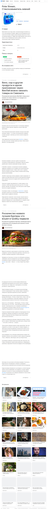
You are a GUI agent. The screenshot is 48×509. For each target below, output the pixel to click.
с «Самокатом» (20, 190)
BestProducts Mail (13, 80)
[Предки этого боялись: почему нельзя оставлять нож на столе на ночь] (9, 424)
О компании (4, 508)
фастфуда (4, 372)
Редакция (16, 508)
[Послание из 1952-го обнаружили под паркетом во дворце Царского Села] (39, 439)
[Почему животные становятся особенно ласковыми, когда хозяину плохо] (24, 439)
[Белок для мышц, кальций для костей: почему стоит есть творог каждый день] (9, 484)
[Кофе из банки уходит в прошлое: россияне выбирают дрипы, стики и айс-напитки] (24, 424)
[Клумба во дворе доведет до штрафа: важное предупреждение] (9, 469)
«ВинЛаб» (21, 139)
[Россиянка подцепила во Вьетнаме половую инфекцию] (9, 409)
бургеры (3, 261)
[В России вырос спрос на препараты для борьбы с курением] (24, 469)
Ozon (17, 21)
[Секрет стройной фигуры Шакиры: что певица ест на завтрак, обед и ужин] (9, 454)
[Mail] (1, 1)
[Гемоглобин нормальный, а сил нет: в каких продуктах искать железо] (39, 409)
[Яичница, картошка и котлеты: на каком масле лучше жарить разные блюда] (24, 484)
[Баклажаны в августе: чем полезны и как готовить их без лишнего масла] (24, 394)
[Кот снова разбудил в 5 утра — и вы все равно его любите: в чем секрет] (24, 499)
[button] (16, 112)
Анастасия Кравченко (8, 101)
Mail (1, 508)
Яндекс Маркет (26, 21)
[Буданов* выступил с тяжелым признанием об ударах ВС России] (39, 454)
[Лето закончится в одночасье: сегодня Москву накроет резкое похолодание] (24, 454)
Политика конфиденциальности (42, 508)
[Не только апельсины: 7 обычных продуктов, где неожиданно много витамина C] (39, 424)
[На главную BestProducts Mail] (3, 1)
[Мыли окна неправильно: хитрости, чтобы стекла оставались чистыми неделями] (9, 394)
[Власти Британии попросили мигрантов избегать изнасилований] (39, 469)
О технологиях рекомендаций (33, 508)
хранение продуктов (24, 307)
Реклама (8, 508)
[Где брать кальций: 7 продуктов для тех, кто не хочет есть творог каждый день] (24, 409)
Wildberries (21, 21)
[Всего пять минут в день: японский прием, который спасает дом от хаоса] (39, 484)
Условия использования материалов (23, 508)
